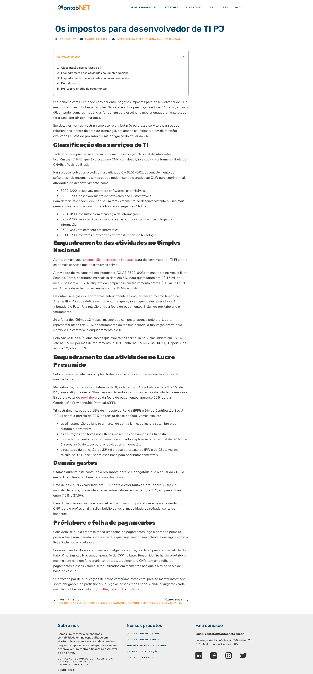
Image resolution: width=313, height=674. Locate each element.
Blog (239, 7)
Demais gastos (71, 83)
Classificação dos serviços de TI (81, 68)
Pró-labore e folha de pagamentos (84, 89)
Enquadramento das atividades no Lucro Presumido (95, 78)
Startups (171, 7)
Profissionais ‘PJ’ (143, 7)
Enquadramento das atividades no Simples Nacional (95, 73)
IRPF (225, 7)
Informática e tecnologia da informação (148, 39)
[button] (183, 56)
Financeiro (194, 7)
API (212, 7)
